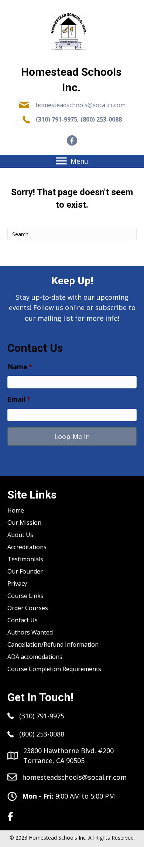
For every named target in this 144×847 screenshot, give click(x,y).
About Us (20, 535)
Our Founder (25, 571)
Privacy (17, 583)
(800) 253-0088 (101, 119)
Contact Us (22, 620)
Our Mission (24, 522)
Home (15, 510)
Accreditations (27, 547)
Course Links (25, 596)
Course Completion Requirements (54, 669)
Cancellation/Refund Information (53, 644)
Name (19, 367)
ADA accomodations (34, 657)
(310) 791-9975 (56, 119)
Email (19, 399)
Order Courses (27, 608)
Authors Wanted (30, 632)
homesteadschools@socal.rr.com (80, 105)
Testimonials (25, 559)
